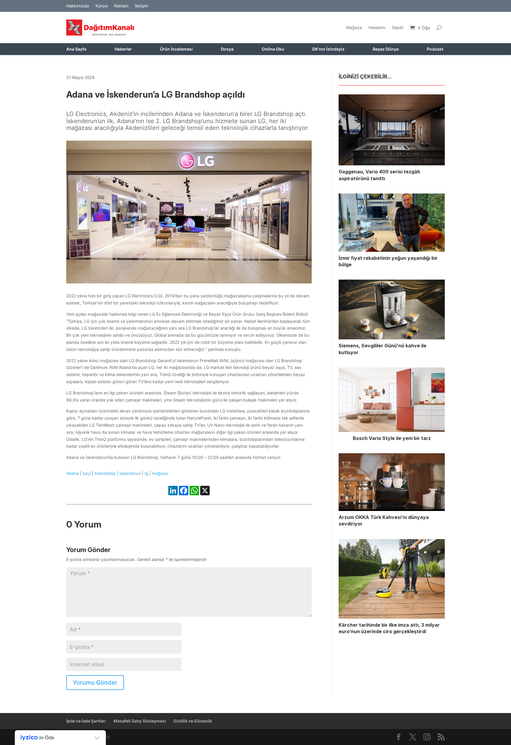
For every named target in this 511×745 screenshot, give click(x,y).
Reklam (121, 6)
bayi (87, 473)
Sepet (397, 27)
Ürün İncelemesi (176, 49)
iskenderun (130, 473)
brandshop (105, 473)
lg (146, 473)
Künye (102, 6)
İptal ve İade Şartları (86, 720)
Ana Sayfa (76, 49)
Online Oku (273, 49)
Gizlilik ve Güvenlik (193, 720)
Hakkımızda (77, 6)
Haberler (123, 49)
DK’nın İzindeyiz (328, 49)
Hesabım (376, 27)
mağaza (160, 473)
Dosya (227, 49)
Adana (72, 473)
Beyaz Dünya (386, 49)
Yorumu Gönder (95, 682)
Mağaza (354, 27)
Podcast (435, 49)
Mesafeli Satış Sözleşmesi (140, 720)
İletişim (141, 6)
